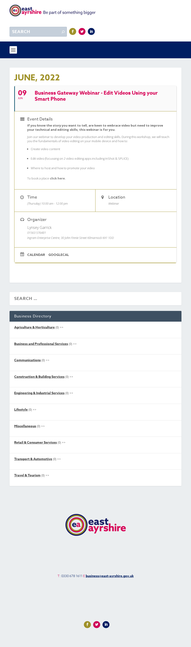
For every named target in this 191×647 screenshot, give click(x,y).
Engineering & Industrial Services (39, 393)
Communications (27, 360)
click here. (58, 178)
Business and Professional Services (41, 343)
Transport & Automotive (33, 459)
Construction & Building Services (39, 376)
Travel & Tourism (27, 475)
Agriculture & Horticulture (34, 327)
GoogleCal (58, 255)
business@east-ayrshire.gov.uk (110, 576)
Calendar (36, 255)
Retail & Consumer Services (35, 442)
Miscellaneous (25, 426)
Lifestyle (21, 409)
